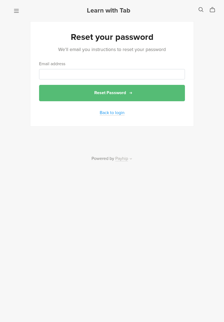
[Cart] (214, 10)
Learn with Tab (108, 10)
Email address (52, 64)
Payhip (121, 158)
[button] (130, 159)
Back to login (112, 112)
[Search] (201, 9)
